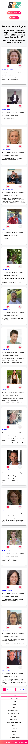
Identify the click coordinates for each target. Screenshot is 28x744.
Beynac (14, 731)
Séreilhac (14, 728)
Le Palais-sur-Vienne (14, 713)
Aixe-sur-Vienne (14, 719)
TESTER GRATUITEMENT (14, 12)
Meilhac (14, 734)
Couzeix (14, 704)
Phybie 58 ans (6, 630)
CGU (9, 742)
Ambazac (14, 716)
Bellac (14, 725)
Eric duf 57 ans (6, 109)
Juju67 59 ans (6, 309)
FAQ (6, 742)
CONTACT (24, 742)
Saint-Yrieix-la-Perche (14, 710)
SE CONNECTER (14, 17)
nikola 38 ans (5, 349)
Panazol (14, 701)
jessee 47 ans (6, 550)
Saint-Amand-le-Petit (14, 737)
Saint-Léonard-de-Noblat (14, 722)
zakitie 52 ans (6, 269)
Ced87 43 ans (6, 430)
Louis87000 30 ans (7, 189)
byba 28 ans (5, 389)
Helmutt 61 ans (6, 670)
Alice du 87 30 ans (7, 590)
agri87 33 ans (6, 229)
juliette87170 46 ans (7, 69)
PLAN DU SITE (16, 742)
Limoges (14, 695)
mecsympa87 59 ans (8, 470)
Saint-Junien (14, 698)
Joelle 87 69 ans (6, 149)
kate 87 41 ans (6, 510)
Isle (14, 707)
